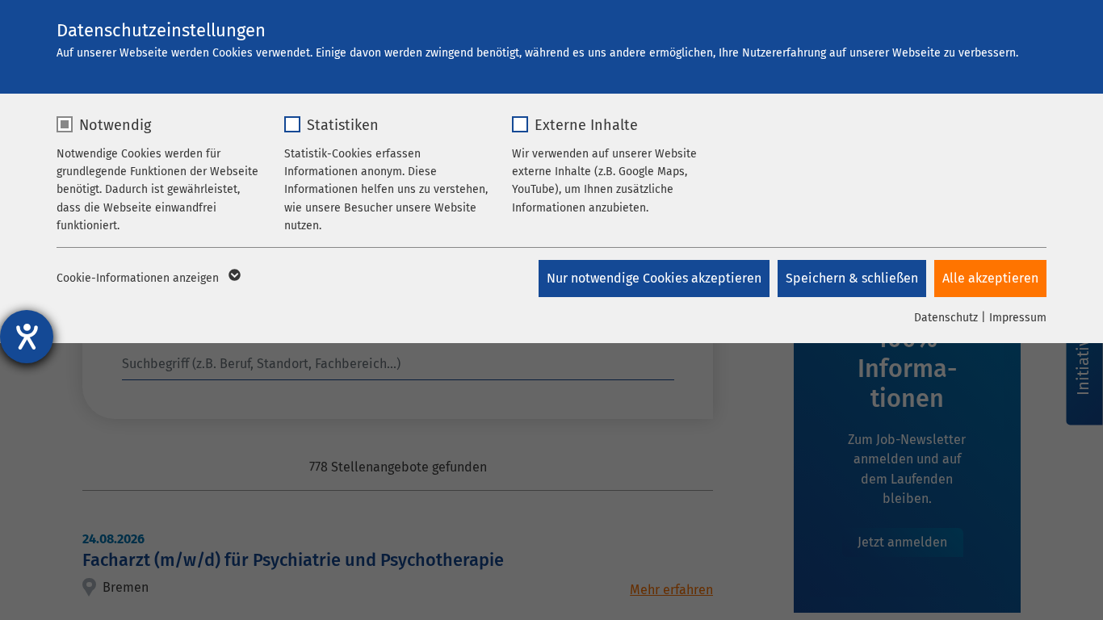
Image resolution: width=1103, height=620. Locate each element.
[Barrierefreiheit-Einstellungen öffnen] (26, 336)
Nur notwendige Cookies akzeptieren (654, 278)
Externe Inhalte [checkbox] (586, 125)
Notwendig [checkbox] (115, 125)
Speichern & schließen (852, 278)
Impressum (1017, 318)
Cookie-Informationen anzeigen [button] (139, 278)
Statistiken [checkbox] (343, 125)
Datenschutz (946, 318)
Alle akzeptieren (990, 278)
